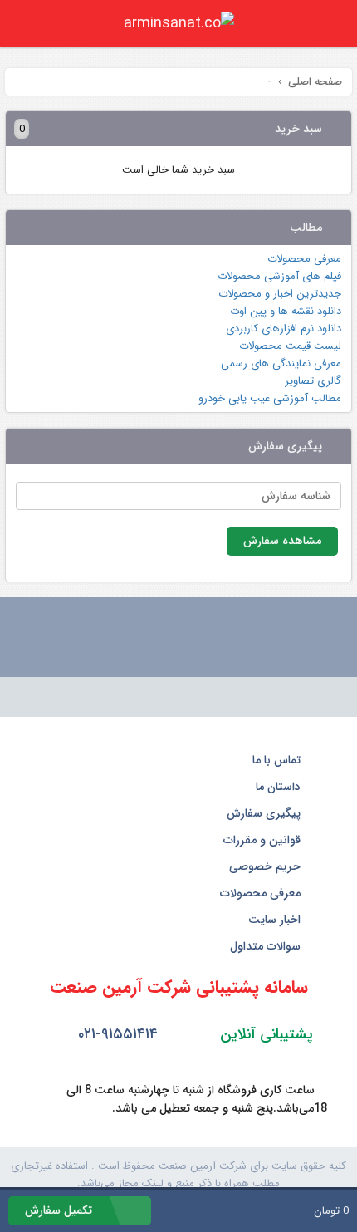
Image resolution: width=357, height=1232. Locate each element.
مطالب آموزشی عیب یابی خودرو (269, 398)
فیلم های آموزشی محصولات (279, 276)
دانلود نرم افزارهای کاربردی (283, 328)
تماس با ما (278, 760)
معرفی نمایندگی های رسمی (281, 363)
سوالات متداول (267, 946)
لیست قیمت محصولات (290, 346)
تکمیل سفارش (60, 1210)
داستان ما (280, 787)
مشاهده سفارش (282, 541)
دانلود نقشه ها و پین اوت (285, 311)
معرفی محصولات (304, 259)
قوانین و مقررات (263, 840)
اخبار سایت (276, 920)
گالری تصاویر (313, 381)
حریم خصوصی (266, 866)
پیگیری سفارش (265, 813)
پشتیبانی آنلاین (264, 1034)
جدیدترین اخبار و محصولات (279, 293)
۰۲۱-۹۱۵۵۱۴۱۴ (116, 1034)
